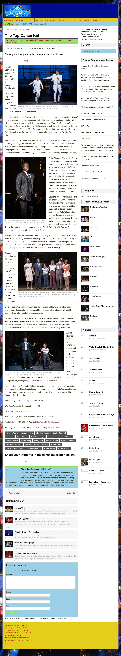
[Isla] (85, 241)
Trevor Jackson (63, 448)
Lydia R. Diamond (68, 441)
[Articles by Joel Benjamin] (84, 363)
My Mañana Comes (99, 178)
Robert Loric (55, 444)
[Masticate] (85, 231)
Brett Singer (94, 459)
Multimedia (50, 20)
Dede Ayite (10, 437)
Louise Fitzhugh (52, 441)
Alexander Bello (27, 433)
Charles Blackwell (59, 433)
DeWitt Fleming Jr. (38, 437)
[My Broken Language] (9, 546)
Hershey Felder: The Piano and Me (102, 306)
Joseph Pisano (96, 403)
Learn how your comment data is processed (51, 618)
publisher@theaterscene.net (92, 32)
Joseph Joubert (12, 441)
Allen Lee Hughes (43, 433)
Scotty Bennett (96, 392)
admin (92, 381)
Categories (85, 196)
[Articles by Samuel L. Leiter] (84, 475)
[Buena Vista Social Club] (9, 556)
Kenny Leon (38, 441)
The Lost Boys (99, 120)
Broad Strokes (95, 247)
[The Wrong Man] (9, 522)
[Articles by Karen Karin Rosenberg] (84, 487)
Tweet (25, 61)
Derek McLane (22, 437)
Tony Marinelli (95, 370)
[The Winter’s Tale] (85, 270)
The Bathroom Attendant (98, 207)
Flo (88, 126)
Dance (61, 20)
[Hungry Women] (85, 300)
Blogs (96, 20)
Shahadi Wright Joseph (15, 448)
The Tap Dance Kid (34, 448)
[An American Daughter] (85, 261)
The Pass (93, 276)
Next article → (71, 493)
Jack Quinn (94, 437)
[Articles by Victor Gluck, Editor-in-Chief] (84, 352)
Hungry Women (95, 296)
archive (92, 336)
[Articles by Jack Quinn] (84, 442)
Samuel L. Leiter (96, 471)
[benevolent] (85, 221)
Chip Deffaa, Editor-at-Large (101, 415)
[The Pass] (85, 280)
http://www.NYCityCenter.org (48, 422)
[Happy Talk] (9, 511)
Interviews (85, 20)
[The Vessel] (85, 290)
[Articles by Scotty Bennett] (84, 397)
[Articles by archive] (84, 341)
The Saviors (94, 316)
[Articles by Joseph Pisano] (84, 408)
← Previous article (13, 493)
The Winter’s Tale (96, 266)
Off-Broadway (50, 48)
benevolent (93, 217)
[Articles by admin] (84, 386)
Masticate (31, 24)
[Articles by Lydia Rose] (84, 453)
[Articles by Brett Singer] (84, 464)
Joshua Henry (26, 441)
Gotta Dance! (97, 113)
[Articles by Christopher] (84, 430)
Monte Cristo (94, 166)
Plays (30, 20)
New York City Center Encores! (36, 444)
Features (72, 20)
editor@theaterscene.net (90, 37)
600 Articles (45, 469)
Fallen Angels (99, 132)
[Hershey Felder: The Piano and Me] (85, 310)
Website (9, 606)
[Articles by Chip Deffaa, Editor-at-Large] (84, 419)
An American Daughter (97, 257)
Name (8, 592)
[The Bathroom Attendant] (85, 211)
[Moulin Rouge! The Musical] (9, 535)
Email (8, 599)
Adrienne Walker (12, 433)
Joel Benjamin (32, 48)
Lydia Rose (94, 448)
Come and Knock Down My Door (103, 107)
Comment (10, 574)
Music (39, 20)
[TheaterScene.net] (60, 11)
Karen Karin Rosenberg (100, 482)
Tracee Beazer (49, 448)
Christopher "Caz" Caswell (101, 426)
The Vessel (94, 286)
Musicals (20, 20)
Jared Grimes (67, 437)
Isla (91, 237)
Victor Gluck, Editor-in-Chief (101, 347)
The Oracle (108, 150)
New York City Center (14, 444)
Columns (8, 20)
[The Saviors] (85, 320)
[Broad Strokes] (85, 251)
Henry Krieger (53, 437)
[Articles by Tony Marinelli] (84, 374)
